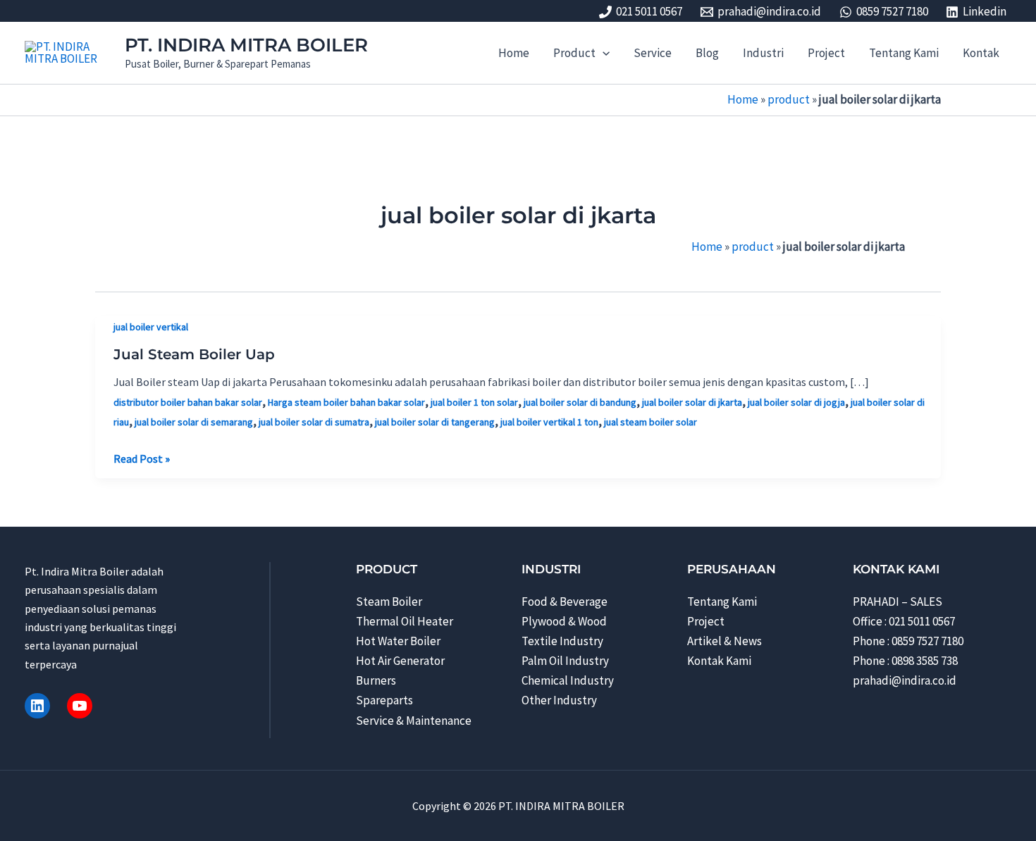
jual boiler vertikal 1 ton (549, 422)
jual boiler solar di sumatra (314, 422)
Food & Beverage (565, 601)
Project (705, 621)
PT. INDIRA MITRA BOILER (246, 45)
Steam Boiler (389, 601)
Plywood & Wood (564, 621)
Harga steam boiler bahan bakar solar (346, 402)
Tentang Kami (722, 601)
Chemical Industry (568, 680)
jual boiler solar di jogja (796, 402)
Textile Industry (562, 641)
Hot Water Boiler (398, 641)
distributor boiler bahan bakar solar (187, 402)
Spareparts (384, 700)
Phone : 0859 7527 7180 (908, 641)
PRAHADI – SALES (897, 601)
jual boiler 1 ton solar (474, 402)
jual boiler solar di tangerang (435, 422)
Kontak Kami (719, 660)
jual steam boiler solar (650, 422)
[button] (603, 53)
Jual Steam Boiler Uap (194, 354)
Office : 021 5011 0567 (904, 621)
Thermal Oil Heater (404, 621)
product (788, 99)
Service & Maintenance (413, 720)
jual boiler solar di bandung (580, 402)
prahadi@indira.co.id (904, 680)
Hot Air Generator (400, 660)
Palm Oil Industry (565, 660)
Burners (376, 680)
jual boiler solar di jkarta (692, 402)
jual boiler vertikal (150, 326)
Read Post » (141, 459)
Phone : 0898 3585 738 (905, 660)
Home (742, 99)
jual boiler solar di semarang (194, 422)
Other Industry (559, 700)
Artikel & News (724, 641)
